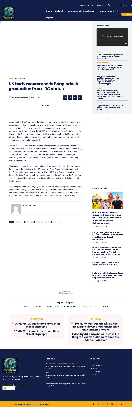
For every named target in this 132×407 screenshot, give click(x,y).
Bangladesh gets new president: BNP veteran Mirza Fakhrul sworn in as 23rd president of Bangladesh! (107, 236)
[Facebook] (116, 5)
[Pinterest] (75, 97)
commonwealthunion (43, 222)
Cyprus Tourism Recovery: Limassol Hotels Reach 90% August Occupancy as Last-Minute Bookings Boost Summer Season (110, 94)
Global (99, 102)
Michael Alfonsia (21, 97)
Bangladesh (29, 222)
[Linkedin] (121, 5)
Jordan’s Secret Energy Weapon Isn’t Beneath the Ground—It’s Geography (110, 56)
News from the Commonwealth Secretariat (60, 364)
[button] (108, 5)
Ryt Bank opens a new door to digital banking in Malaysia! (105, 263)
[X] (126, 5)
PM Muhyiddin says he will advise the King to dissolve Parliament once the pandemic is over (95, 337)
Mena (99, 52)
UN (60, 222)
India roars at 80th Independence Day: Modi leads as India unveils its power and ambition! (107, 275)
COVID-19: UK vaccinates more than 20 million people (36, 333)
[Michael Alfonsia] (10, 97)
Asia (11, 78)
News (55, 222)
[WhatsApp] (128, 5)
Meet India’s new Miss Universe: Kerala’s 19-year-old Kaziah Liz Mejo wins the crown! (109, 67)
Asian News (19, 222)
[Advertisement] (46, 110)
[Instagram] (119, 5)
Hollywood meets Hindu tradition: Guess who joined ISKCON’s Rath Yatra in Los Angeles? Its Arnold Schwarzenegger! (108, 80)
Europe (99, 88)
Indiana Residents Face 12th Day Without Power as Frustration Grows (110, 107)
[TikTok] (124, 5)
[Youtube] (121, 404)
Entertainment (103, 63)
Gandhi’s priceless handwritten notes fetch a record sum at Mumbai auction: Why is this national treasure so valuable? (106, 251)
